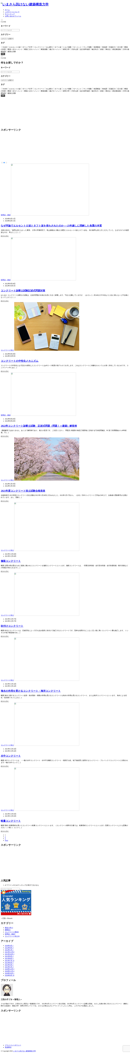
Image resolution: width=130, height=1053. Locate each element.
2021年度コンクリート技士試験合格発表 (23, 490)
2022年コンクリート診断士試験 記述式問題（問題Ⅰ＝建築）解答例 (39, 425)
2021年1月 (9, 967)
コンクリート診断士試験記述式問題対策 (23, 290)
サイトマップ (10, 14)
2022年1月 (9, 950)
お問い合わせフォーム (13, 16)
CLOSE (3, 22)
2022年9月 (9, 948)
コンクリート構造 (12, 932)
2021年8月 (9, 958)
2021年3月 (9, 965)
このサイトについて (12, 12)
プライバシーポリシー (13, 1045)
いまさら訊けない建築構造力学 (24, 1051)
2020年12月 (9, 969)
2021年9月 (9, 956)
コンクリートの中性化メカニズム (19, 361)
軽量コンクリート (11, 821)
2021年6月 (9, 962)
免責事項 (8, 1047)
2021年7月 (9, 960)
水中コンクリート (11, 755)
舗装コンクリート (11, 561)
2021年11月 (9, 952)
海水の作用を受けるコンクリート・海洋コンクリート (31, 691)
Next (6, 840)
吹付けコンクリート (12, 626)
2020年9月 (9, 975)
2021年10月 (9, 954)
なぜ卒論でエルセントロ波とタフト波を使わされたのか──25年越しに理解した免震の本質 (51, 225)
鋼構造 (8, 930)
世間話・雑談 (6, 215)
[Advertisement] (65, 112)
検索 (3, 54)
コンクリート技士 (7, 350)
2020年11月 (9, 971)
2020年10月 (9, 973)
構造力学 (9, 928)
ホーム (7, 10)
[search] (21, 889)
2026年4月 (9, 945)
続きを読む (5, 236)
